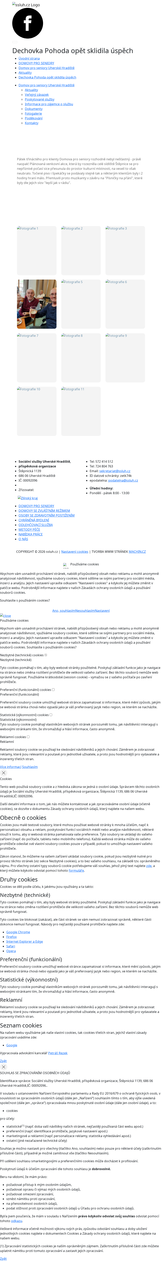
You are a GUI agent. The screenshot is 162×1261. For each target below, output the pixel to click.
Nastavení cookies (74, 551)
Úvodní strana (29, 58)
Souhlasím (30, 767)
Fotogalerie (33, 113)
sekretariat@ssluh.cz (114, 471)
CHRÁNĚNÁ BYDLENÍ (34, 520)
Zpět (3, 1061)
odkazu (16, 1221)
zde (149, 866)
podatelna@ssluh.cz (123, 480)
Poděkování (33, 118)
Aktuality (25, 72)
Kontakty (31, 123)
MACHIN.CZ (137, 551)
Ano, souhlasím (63, 610)
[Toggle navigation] (14, 42)
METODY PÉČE (29, 529)
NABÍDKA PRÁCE (31, 534)
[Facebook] (27, 23)
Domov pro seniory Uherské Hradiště (46, 68)
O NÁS (23, 539)
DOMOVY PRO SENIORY (36, 63)
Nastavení (102, 610)
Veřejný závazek (37, 94)
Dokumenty (33, 109)
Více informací (10, 767)
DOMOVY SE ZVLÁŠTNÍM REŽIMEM (44, 511)
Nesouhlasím (85, 610)
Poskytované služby (39, 99)
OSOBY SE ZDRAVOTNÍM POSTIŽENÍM (47, 515)
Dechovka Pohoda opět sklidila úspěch (47, 77)
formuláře (76, 870)
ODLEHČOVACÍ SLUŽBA (36, 525)
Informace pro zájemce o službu (49, 104)
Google (11, 1045)
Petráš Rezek (58, 1053)
